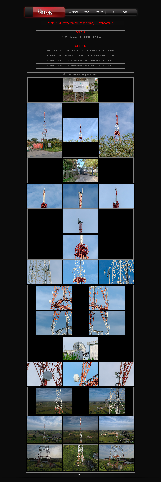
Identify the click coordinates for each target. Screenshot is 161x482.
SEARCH (125, 12)
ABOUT (86, 12)
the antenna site (45, 12)
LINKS (112, 12)
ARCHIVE (99, 12)
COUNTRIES (73, 12)
